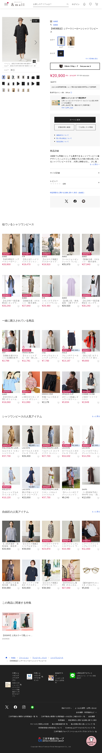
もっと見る (94, 164)
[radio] (61, 42)
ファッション (24, 658)
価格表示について (62, 135)
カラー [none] (52, 40)
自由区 (55, 21)
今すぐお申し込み (67, 107)
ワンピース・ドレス (39, 658)
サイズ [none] (52, 53)
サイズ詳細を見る (92, 58)
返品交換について (62, 141)
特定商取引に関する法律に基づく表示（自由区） (67, 193)
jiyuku (13, 658)
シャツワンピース (56, 658)
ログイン (76, 4)
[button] (20, 42)
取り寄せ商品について (64, 138)
